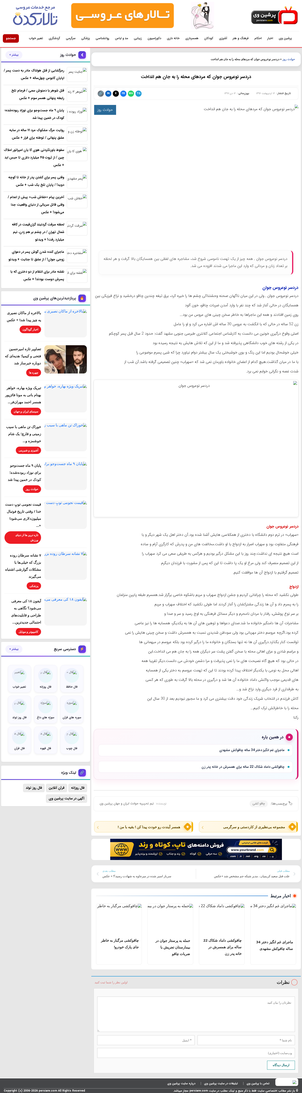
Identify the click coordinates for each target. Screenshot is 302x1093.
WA (131, 93)
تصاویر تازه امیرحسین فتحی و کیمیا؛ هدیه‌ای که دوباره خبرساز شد (23, 355)
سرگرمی (71, 38)
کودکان (208, 38)
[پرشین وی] (274, 15)
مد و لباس (121, 38)
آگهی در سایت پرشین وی (66, 798)
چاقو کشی (258, 803)
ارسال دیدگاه (281, 1065)
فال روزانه (77, 787)
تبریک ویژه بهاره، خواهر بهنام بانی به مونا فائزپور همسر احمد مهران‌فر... (23, 394)
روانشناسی (102, 38)
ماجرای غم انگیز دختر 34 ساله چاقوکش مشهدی (252, 750)
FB (123, 93)
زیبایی (138, 38)
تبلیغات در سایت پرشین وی (221, 1083)
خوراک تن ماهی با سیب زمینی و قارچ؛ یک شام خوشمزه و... (23, 433)
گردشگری (54, 38)
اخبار (270, 38)
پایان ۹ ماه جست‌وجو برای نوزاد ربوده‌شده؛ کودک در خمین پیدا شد (24, 472)
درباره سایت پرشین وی (181, 1083)
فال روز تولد (34, 787)
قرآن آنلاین (56, 787)
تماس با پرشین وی (258, 1083)
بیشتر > (14, 55)
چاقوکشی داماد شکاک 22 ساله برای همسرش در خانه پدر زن (243, 766)
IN (108, 93)
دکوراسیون (154, 38)
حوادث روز (288, 59)
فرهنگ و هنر (241, 38)
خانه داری (173, 38)
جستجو (11, 38)
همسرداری (191, 38)
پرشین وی (285, 38)
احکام (258, 38)
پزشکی (85, 38)
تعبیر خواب (36, 38)
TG (138, 93)
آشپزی (223, 38)
